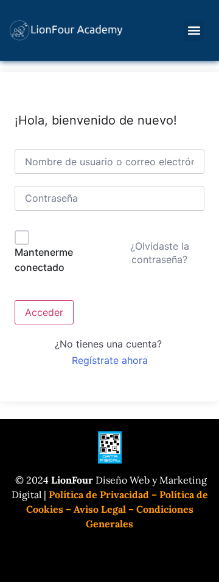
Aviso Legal (100, 509)
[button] (194, 31)
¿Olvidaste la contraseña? (159, 252)
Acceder (44, 312)
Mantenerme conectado (44, 260)
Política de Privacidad (99, 494)
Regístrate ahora (110, 360)
